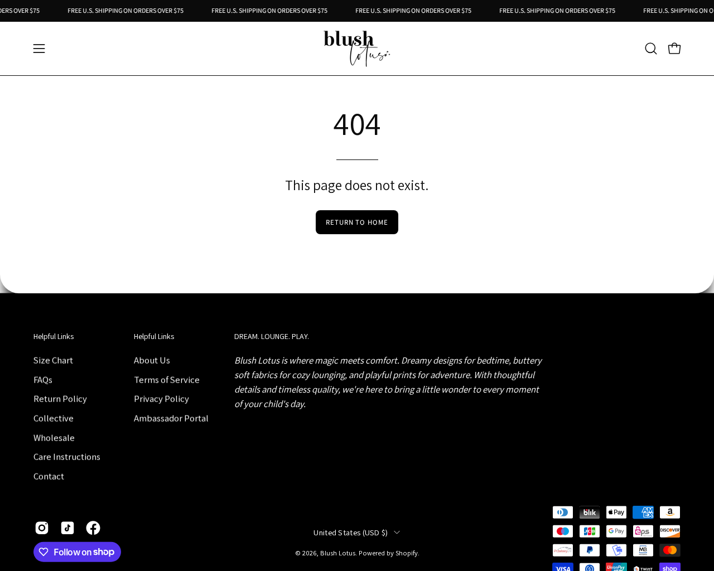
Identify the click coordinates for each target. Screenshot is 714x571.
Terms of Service (167, 379)
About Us (152, 360)
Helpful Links (53, 336)
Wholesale (54, 437)
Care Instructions (66, 456)
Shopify (406, 553)
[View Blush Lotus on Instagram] (41, 527)
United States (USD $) (350, 532)
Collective (53, 418)
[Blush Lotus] (357, 48)
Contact (48, 476)
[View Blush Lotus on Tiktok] (67, 527)
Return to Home (357, 222)
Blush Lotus (337, 553)
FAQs (42, 379)
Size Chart (53, 360)
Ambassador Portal (171, 418)
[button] (651, 48)
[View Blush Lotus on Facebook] (93, 527)
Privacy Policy (161, 399)
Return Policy (60, 399)
